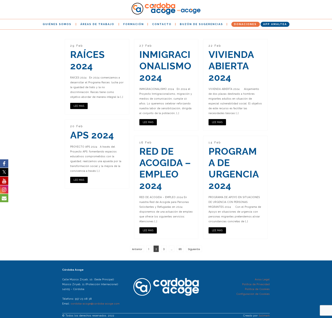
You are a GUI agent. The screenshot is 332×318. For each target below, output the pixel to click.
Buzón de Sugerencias (201, 24)
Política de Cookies (257, 289)
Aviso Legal (262, 279)
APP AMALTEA (275, 24)
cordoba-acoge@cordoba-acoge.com (95, 303)
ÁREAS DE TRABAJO (97, 24)
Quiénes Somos (57, 24)
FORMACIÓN (133, 24)
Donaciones (245, 24)
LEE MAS (79, 105)
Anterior (137, 249)
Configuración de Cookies (253, 294)
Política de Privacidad (256, 284)
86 (181, 249)
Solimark (264, 315)
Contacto (162, 24)
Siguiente (194, 249)
